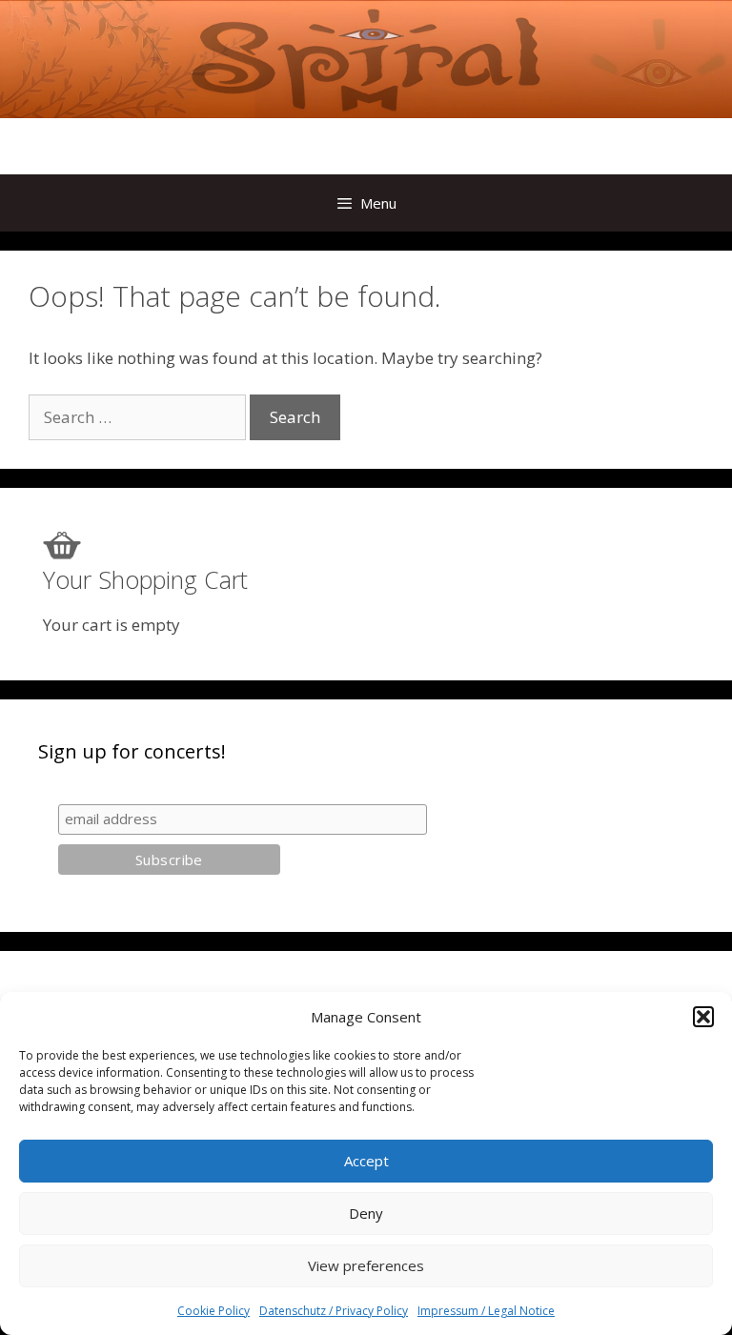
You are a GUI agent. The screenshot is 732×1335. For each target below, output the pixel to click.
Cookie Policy (213, 1311)
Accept (366, 1160)
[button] (703, 1016)
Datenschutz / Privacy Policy (333, 1311)
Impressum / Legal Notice (486, 1311)
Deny (366, 1213)
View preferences (366, 1265)
